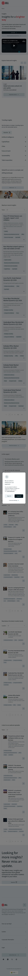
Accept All (19, 496)
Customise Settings (14, 500)
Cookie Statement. (11, 491)
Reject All (9, 496)
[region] (14, 488)
